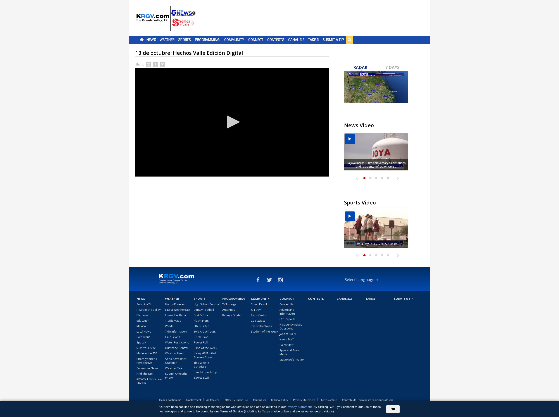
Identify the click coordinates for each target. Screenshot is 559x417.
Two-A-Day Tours (205, 331)
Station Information (292, 360)
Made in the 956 (146, 353)
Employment (193, 400)
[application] (232, 122)
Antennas (228, 310)
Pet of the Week (261, 326)
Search (349, 40)
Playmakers (201, 321)
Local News (143, 331)
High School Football (207, 304)
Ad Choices (212, 400)
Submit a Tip (333, 40)
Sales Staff (286, 345)
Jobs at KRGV (288, 334)
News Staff (287, 339)
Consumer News (147, 368)
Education (142, 321)
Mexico (141, 326)
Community (234, 40)
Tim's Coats (258, 315)
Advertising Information (287, 312)
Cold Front (143, 337)
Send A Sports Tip (205, 372)
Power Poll (201, 342)
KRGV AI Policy (279, 400)
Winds (169, 326)
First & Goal (201, 315)
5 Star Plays (201, 337)
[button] (232, 122)
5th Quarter (201, 326)
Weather (167, 40)
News (151, 40)
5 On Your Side (146, 348)
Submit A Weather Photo (177, 375)
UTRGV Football (204, 310)
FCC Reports (287, 319)
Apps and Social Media (290, 352)
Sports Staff (201, 377)
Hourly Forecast (175, 304)
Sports (184, 40)
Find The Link (145, 374)
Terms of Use (329, 400)
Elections (142, 315)
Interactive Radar (176, 315)
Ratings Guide (231, 315)
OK (393, 409)
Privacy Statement (304, 400)
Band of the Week (205, 348)
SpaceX (141, 342)
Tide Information (176, 331)
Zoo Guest (258, 321)
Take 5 (313, 40)
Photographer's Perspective (146, 361)
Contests (275, 40)
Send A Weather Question (175, 361)
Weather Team (174, 368)
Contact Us (286, 304)
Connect (255, 40)
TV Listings (229, 304)
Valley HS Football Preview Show (205, 355)
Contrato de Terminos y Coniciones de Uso (367, 400)
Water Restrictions (177, 342)
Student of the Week (264, 331)
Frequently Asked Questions (291, 326)
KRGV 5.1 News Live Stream (149, 381)
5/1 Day (256, 310)
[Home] (166, 18)
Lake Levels (172, 337)
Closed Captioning (170, 400)
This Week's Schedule (202, 365)
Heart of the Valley (148, 310)
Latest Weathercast (177, 310)
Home (142, 40)
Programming (207, 40)
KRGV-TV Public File (236, 400)
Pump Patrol (259, 304)
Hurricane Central (176, 348)
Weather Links (174, 353)
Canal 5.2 (296, 40)
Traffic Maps (173, 321)
